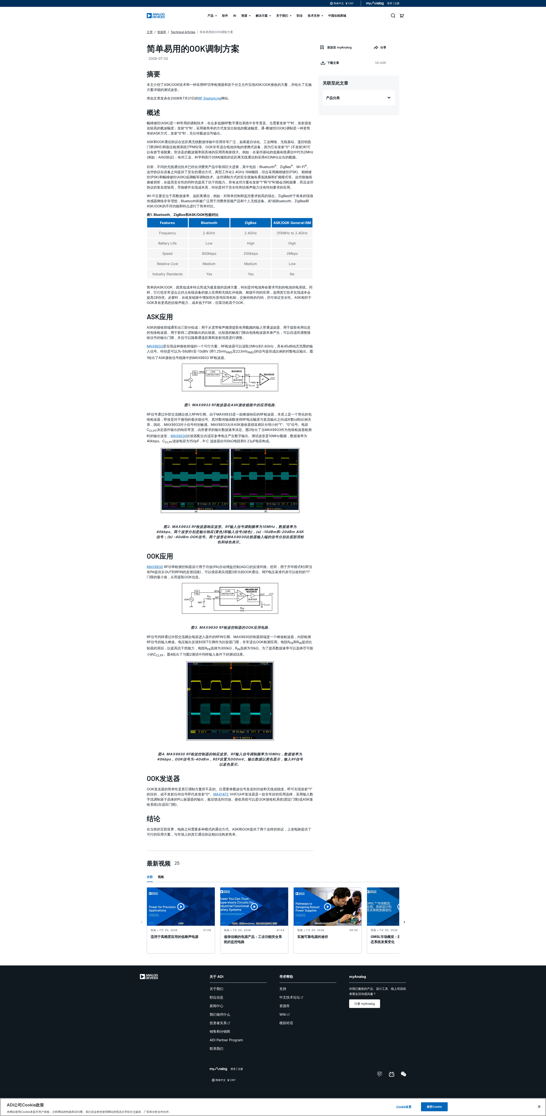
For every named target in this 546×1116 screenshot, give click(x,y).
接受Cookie (434, 1106)
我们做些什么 (220, 1014)
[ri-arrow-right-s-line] (404, 922)
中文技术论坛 (289, 997)
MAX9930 (155, 567)
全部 (150, 877)
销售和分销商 (220, 1031)
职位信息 (216, 997)
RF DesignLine (209, 98)
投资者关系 (218, 1023)
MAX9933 (155, 346)
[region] (273, 1107)
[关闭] (539, 1106)
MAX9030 (179, 436)
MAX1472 (221, 794)
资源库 (284, 1006)
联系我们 (216, 1048)
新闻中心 (216, 1006)
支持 (282, 989)
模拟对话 (286, 1023)
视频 (161, 877)
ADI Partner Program (226, 1040)
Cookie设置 (403, 1106)
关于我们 (216, 989)
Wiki (282, 1014)
